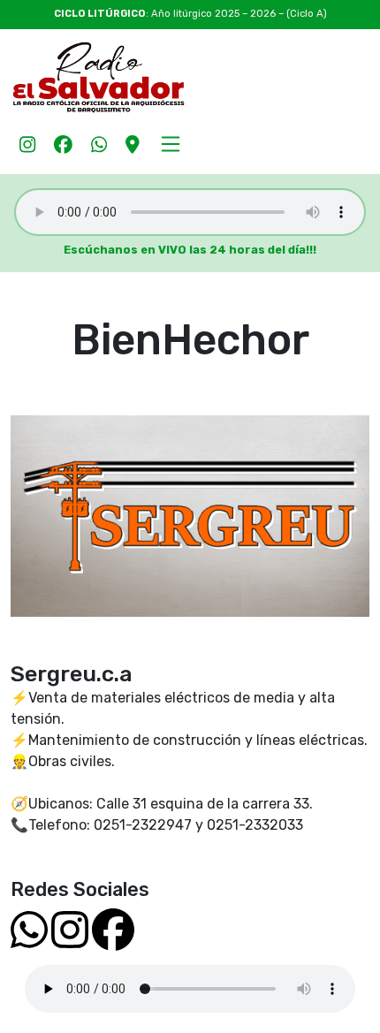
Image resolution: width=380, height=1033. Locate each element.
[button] (171, 143)
